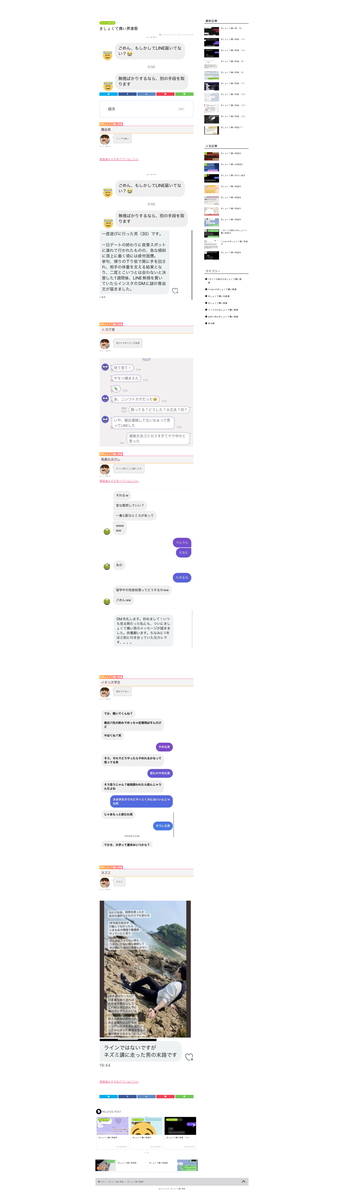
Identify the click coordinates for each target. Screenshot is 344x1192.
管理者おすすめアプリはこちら (119, 159)
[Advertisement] (226, 349)
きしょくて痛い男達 (107, 23)
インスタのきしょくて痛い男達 (223, 309)
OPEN (181, 109)
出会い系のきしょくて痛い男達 (223, 316)
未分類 (211, 323)
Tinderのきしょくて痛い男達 (222, 289)
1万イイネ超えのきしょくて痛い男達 (225, 281)
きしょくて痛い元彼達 (219, 296)
